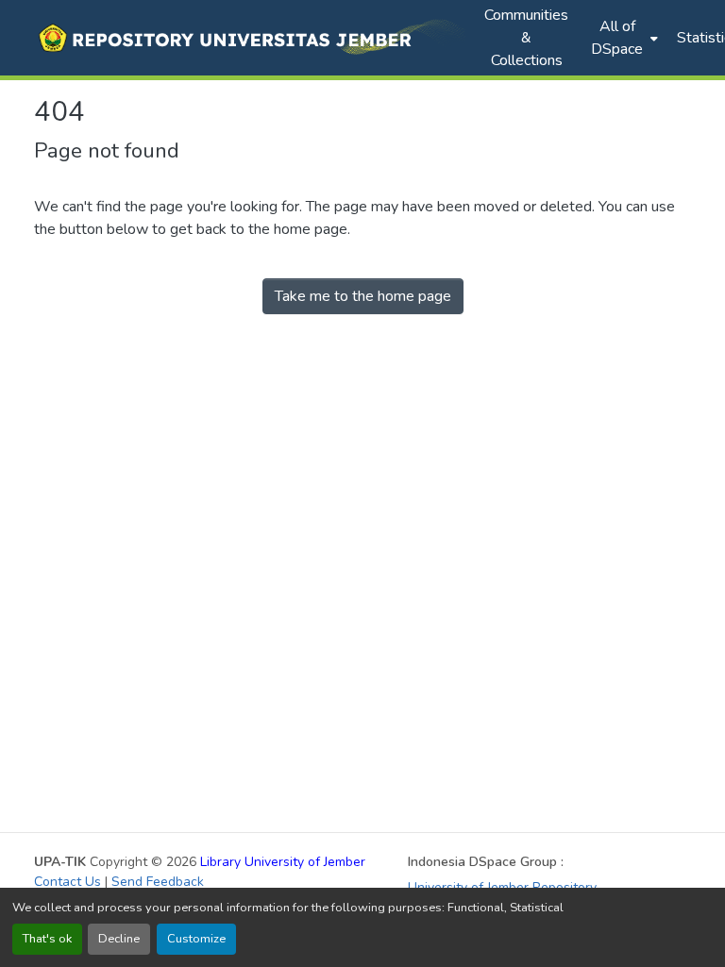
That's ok (47, 938)
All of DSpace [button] (617, 37)
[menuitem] (622, 37)
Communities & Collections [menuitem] (526, 38)
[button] (249, 38)
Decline (119, 938)
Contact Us (67, 882)
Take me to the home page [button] (363, 296)
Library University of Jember (282, 862)
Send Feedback (157, 882)
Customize (196, 938)
